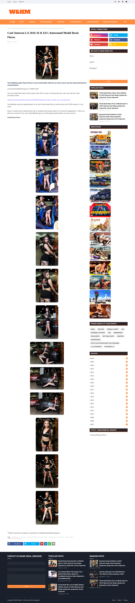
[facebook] (118, 40)
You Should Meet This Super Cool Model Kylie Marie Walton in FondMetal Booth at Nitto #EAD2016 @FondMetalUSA (71, 575)
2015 (109, 396)
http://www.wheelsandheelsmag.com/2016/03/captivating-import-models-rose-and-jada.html (38, 100)
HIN (123, 329)
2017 (109, 389)
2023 (109, 369)
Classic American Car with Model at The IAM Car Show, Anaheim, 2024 (112, 573)
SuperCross (95, 339)
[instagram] (115, 1)
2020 (109, 379)
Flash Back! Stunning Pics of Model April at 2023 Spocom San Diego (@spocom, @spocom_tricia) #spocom (72, 563)
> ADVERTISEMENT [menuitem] (92, 22)
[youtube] (126, 1)
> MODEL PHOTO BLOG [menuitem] (109, 22)
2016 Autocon (16, 537)
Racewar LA (109, 346)
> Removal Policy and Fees (98, 435)
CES (109, 332)
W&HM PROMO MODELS (19, 28)
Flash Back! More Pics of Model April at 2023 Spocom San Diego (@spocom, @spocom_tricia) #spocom (113, 106)
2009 (109, 417)
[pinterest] (122, 1)
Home (9, 2)
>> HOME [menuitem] (12, 22)
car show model (42, 537)
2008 (109, 421)
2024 (109, 365)
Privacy (125, 600)
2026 (109, 358)
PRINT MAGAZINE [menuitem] (46, 22)
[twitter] (119, 1)
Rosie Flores (60, 537)
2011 (109, 410)
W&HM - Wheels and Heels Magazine (29, 600)
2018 (109, 386)
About (15, 2)
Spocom (101, 329)
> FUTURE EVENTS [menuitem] (75, 22)
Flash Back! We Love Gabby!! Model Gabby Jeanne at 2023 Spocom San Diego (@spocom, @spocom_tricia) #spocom (71, 588)
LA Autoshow (96, 346)
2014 (109, 400)
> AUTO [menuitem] (21, 22)
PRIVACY (21, 2)
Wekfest (120, 336)
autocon (23, 537)
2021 (109, 376)
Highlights (95, 336)
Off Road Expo (108, 336)
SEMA (93, 329)
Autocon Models (32, 537)
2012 (109, 407)
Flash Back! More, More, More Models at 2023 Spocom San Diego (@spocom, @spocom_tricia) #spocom (113, 95)
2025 (109, 362)
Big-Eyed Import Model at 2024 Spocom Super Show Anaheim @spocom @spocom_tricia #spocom (112, 117)
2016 (109, 393)
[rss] (118, 44)
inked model (52, 537)
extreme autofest (98, 332)
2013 (109, 403)
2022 (109, 372)
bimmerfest (118, 332)
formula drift (112, 329)
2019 (109, 383)
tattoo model (69, 537)
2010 (109, 414)
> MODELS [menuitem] (31, 22)
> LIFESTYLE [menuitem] (60, 22)
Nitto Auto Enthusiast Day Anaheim (105, 343)
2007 (108, 424)
